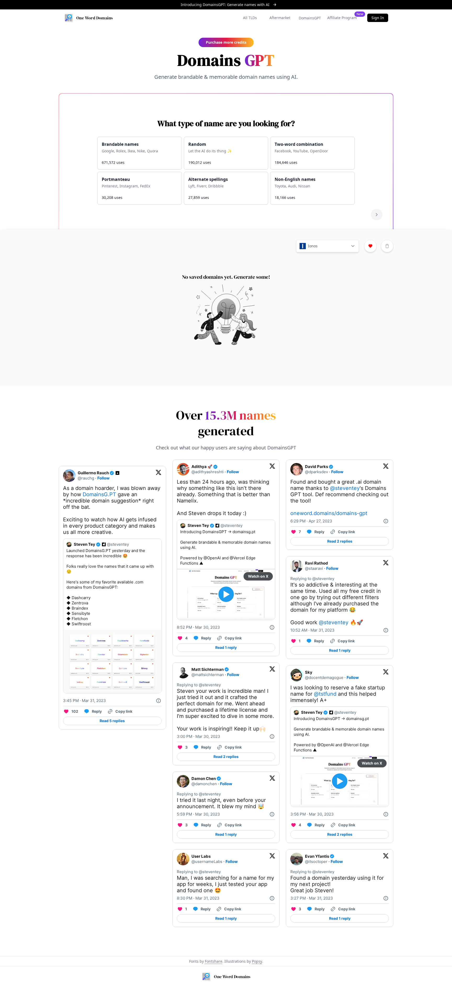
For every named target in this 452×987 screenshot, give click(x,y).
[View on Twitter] (158, 475)
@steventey (345, 488)
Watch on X (258, 576)
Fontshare (213, 961)
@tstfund (325, 694)
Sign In (377, 17)
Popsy (257, 961)
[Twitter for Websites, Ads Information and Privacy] (158, 700)
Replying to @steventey (199, 684)
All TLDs (250, 17)
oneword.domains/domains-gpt (328, 513)
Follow (103, 478)
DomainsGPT (310, 17)
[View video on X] (226, 594)
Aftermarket (279, 17)
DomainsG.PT (99, 494)
